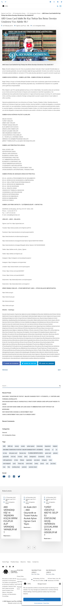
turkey (36, 463)
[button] (60, 584)
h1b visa (13, 456)
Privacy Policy (46, 603)
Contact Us (35, 562)
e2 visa (5, 453)
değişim (55, 446)
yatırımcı (24, 467)
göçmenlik (6, 456)
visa (4, 467)
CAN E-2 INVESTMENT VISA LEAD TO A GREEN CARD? (18, 414)
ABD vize (10, 446)
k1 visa (48, 456)
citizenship (39, 446)
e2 (56, 449)
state (50, 460)
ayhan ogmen (30, 446)
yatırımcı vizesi (33, 467)
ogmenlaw (29, 460)
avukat (23, 446)
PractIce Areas (15, 562)
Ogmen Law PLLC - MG (22, 26)
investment (41, 456)
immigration (33, 456)
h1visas (20, 456)
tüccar (42, 463)
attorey (17, 446)
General (4, 432)
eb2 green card (13, 453)
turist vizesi (29, 463)
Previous (5, 370)
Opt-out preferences (38, 603)
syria (14, 463)
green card (48, 453)
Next (59, 370)
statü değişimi (7, 463)
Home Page (5, 562)
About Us (23, 562)
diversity (47, 449)
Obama (22, 460)
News (29, 562)
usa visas (53, 463)
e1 (52, 449)
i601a (25, 456)
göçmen (55, 453)
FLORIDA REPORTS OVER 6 (35, 453)
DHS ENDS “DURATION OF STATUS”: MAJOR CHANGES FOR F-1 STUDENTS (23, 449)
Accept (42, 599)
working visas (16, 467)
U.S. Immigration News (39, 26)
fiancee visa (23, 453)
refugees (44, 460)
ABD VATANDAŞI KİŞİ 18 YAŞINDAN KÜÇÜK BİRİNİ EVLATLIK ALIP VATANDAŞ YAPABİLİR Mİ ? (10, 519)
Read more (7, 535)
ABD (4, 446)
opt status (37, 460)
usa (47, 463)
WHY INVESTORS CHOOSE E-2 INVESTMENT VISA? (17, 412)
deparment (48, 446)
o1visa (16, 460)
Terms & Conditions (21, 579)
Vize (9, 467)
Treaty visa (21, 463)
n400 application (7, 460)
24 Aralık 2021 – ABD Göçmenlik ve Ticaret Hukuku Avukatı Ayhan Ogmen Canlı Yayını (30, 515)
